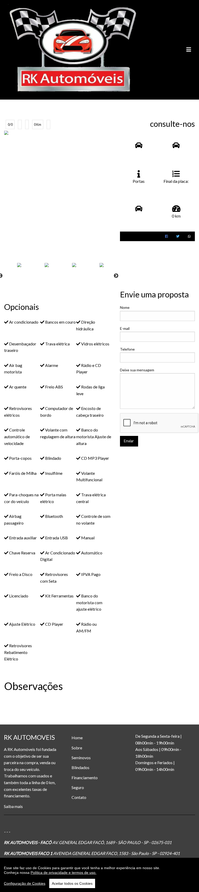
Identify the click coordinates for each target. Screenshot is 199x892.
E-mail (125, 328)
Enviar (129, 441)
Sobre (77, 747)
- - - (7, 831)
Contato (79, 797)
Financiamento (85, 777)
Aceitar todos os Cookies (72, 883)
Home (77, 737)
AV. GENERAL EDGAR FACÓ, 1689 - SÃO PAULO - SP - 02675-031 (112, 842)
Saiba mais (13, 806)
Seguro (78, 787)
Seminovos (81, 757)
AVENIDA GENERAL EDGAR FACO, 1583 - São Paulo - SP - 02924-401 (116, 853)
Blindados (80, 767)
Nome (125, 307)
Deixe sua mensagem (137, 370)
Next (116, 275)
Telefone (127, 349)
